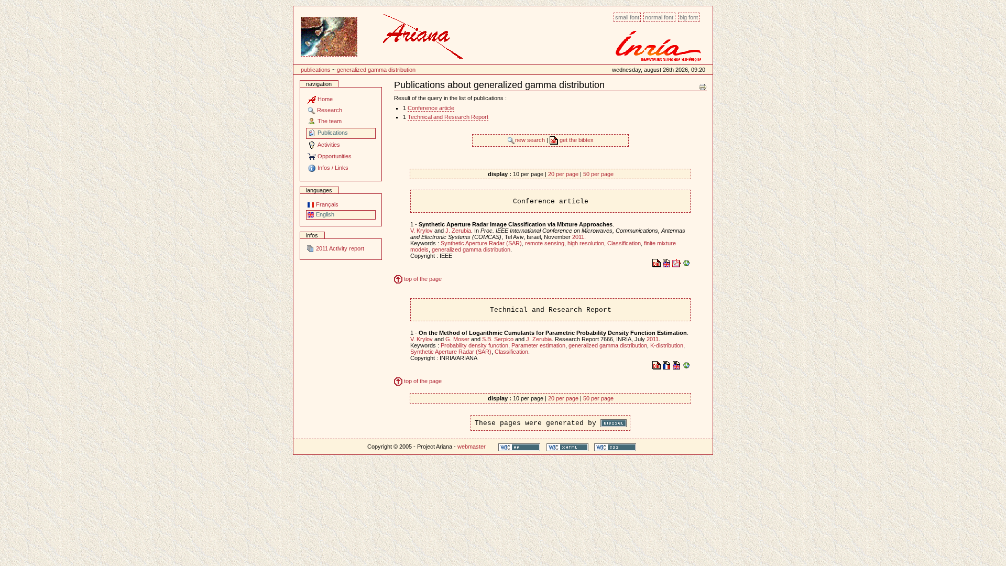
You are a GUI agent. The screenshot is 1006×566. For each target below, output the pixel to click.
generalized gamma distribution (376, 70)
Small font (627, 17)
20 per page (563, 174)
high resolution (585, 243)
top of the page (422, 279)
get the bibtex (576, 140)
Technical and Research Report (448, 117)
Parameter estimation (538, 345)
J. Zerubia (458, 230)
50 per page (598, 174)
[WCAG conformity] (519, 447)
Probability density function (474, 345)
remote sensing (544, 243)
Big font (689, 17)
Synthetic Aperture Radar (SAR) (481, 243)
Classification (624, 243)
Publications (316, 70)
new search (530, 140)
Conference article (431, 108)
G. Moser (457, 339)
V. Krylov (421, 230)
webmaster (471, 446)
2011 (578, 237)
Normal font (659, 17)
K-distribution (666, 345)
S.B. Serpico (497, 339)
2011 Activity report (339, 248)
